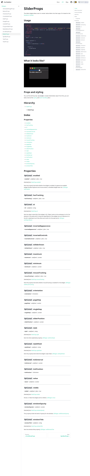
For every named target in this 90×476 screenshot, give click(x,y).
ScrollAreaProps (7, 31)
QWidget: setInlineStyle (49, 338)
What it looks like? (78, 10)
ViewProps (6, 41)
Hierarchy (77, 14)
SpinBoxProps (6, 36)
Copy (68, 24)
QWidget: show (51, 397)
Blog (67, 2)
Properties (78, 18)
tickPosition (29, 157)
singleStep (29, 146)
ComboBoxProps (7, 16)
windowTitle (29, 166)
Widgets (4, 6)
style (27, 151)
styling (35, 97)
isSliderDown (29, 133)
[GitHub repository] (71, 2)
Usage (76, 8)
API (63, 2)
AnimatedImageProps (8, 9)
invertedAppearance (31, 129)
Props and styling (78, 12)
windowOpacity (30, 163)
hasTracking (29, 125)
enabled (28, 123)
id (26, 127)
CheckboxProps (7, 14)
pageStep (28, 144)
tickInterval (29, 155)
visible (27, 161)
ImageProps (6, 21)
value (27, 159)
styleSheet (29, 153)
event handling (43, 97)
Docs (58, 2)
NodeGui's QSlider (29, 15)
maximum (29, 136)
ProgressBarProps (8, 26)
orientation (29, 142)
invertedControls (30, 131)
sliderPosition (29, 148)
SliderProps (6, 34)
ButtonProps (6, 11)
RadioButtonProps (8, 29)
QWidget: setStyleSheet (58, 353)
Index (76, 16)
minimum (28, 138)
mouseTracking (30, 140)
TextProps (5, 39)
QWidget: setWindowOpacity (61, 413)
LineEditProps (6, 24)
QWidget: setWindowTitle (47, 429)
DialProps (5, 19)
